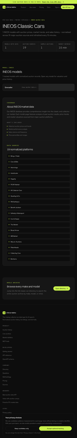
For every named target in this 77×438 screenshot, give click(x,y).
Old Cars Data (8, 20)
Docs (48, 7)
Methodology (7, 377)
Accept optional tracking (55, 428)
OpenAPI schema (8, 359)
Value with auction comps (11, 398)
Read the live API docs (51, 2)
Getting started (7, 351)
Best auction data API (9, 395)
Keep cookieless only (22, 428)
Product (23, 7)
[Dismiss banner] (63, 2)
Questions (6, 373)
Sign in (57, 7)
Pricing (41, 7)
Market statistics (8, 337)
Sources (5, 385)
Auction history (7, 330)
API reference (7, 355)
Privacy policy (7, 412)
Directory (5, 369)
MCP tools (6, 341)
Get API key (66, 7)
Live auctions (7, 334)
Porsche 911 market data (10, 402)
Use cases (32, 7)
